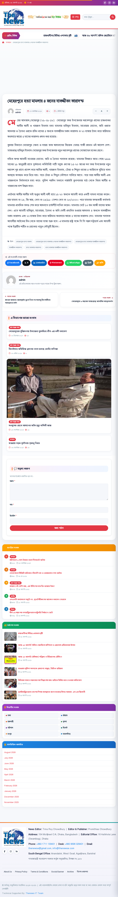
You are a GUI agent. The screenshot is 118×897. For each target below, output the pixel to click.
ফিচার (12, 609)
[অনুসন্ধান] (112, 17)
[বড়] (107, 111)
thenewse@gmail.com (39, 848)
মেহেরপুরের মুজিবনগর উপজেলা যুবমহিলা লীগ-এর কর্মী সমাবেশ (38, 331)
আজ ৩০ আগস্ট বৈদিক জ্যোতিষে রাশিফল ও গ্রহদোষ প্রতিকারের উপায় (46, 645)
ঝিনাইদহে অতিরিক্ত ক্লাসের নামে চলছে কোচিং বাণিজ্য (33, 349)
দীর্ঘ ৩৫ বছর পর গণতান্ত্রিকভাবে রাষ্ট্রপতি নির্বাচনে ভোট (31, 612)
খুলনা (65, 721)
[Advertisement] (59, 67)
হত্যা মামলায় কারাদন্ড (33, 247)
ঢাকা (9, 715)
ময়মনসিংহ (66, 734)
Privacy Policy (21, 871)
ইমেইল (13, 516)
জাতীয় (13, 596)
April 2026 (8, 774)
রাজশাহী (10, 721)
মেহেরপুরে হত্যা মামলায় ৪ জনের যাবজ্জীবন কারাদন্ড (53, 241)
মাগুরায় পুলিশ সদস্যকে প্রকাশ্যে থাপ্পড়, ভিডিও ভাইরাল (40, 668)
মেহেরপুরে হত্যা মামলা (24, 241)
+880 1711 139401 (45, 844)
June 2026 (9, 763)
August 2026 (10, 752)
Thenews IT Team (34, 893)
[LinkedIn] (114, 3)
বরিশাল (10, 728)
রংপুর (10, 734)
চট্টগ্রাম (65, 715)
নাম (12, 504)
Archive (70, 871)
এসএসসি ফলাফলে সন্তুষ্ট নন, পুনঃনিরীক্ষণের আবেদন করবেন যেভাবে (38, 599)
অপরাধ (8, 42)
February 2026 (10, 785)
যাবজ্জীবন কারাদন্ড (15, 247)
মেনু (77, 17)
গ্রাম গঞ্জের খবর (15, 327)
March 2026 (9, 780)
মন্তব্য (12, 481)
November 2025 (11, 802)
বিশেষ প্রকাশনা (82, 871)
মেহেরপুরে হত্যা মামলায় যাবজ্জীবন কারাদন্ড (90, 241)
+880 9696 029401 (74, 844)
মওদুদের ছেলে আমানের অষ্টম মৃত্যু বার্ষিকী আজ (30, 425)
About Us (8, 871)
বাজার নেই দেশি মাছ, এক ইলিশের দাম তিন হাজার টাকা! (32, 586)
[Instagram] (109, 3)
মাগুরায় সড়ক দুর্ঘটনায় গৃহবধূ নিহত (24, 443)
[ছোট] (95, 111)
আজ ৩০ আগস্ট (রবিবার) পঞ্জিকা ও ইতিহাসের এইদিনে (40, 657)
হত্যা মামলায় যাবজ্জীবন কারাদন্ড (56, 247)
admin (18, 112)
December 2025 (11, 797)
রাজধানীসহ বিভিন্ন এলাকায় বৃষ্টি (42, 35)
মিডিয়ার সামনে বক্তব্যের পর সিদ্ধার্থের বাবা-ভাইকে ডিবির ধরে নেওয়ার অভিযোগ (50, 680)
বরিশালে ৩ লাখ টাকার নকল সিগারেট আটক (27, 560)
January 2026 (10, 791)
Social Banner (57, 871)
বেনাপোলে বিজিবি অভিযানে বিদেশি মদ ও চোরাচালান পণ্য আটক (36, 573)
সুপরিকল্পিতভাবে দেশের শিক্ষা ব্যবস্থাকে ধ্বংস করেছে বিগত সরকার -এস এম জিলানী (51, 692)
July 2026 (8, 758)
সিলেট (65, 728)
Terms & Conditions (39, 871)
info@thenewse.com (63, 848)
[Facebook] (105, 3)
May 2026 (8, 769)
